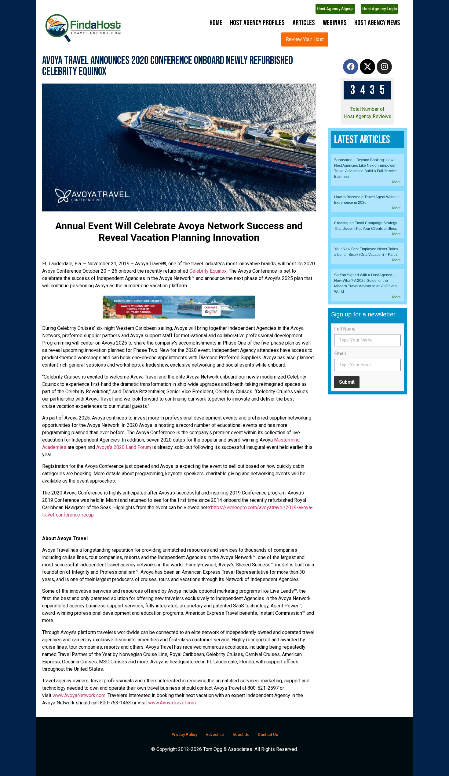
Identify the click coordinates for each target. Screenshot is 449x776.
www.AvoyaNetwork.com (79, 712)
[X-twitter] (367, 83)
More (396, 374)
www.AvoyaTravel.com (172, 719)
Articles (304, 22)
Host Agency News (377, 22)
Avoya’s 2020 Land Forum (123, 464)
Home (216, 22)
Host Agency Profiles (257, 22)
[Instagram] (384, 83)
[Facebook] (350, 83)
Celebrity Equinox (208, 287)
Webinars (335, 22)
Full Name (345, 521)
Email (340, 545)
